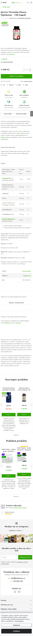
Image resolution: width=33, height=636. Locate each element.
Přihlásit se (25, 557)
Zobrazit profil (15, 530)
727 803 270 (18, 581)
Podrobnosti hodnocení (24, 18)
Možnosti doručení (8, 62)
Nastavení (16, 625)
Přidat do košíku (16, 76)
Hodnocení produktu (21, 113)
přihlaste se (8, 323)
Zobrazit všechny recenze (20, 508)
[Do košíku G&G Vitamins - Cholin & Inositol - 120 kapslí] (24, 474)
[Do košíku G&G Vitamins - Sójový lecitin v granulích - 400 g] (9, 476)
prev (1, 404)
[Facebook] (15, 592)
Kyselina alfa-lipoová (8, 219)
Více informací (19, 621)
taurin (18, 133)
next (31, 404)
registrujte (18, 323)
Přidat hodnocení (16, 303)
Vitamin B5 (5, 178)
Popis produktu (8, 113)
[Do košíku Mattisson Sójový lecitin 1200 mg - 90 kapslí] (24, 414)
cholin (6, 205)
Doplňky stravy (27, 275)
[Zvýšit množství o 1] (29, 69)
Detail (9, 414)
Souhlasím (16, 631)
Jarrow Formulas (28, 81)
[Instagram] (19, 592)
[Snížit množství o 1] (24, 69)
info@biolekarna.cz (18, 578)
